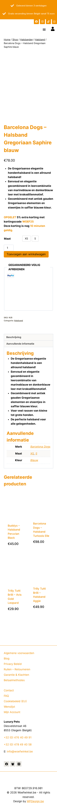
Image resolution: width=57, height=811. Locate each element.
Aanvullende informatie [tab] (20, 343)
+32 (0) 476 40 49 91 (18, 737)
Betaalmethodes (14, 680)
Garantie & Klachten (16, 674)
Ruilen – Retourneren (17, 669)
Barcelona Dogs (40, 446)
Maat (7, 238)
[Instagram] (42, 21)
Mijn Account (12, 712)
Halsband (18, 320)
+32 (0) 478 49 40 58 (18, 744)
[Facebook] (36, 21)
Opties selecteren (17, 548)
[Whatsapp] (54, 21)
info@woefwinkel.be (20, 751)
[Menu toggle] (44, 29)
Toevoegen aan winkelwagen (26, 254)
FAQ (6, 695)
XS (32, 453)
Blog (6, 658)
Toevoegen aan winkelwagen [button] (42, 545)
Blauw (34, 460)
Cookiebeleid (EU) (15, 701)
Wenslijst (9, 706)
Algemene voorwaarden (19, 653)
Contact (9, 690)
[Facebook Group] (12, 764)
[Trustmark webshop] (28, 330)
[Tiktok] (48, 21)
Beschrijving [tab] (13, 337)
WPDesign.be (35, 801)
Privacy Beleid (13, 664)
